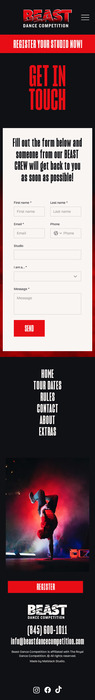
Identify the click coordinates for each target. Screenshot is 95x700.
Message (21, 289)
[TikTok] (58, 690)
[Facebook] (47, 690)
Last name (59, 203)
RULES (47, 396)
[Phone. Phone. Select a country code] (57, 233)
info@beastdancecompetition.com (47, 641)
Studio (18, 246)
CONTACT (47, 408)
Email (19, 224)
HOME (47, 373)
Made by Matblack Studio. (47, 661)
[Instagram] (36, 690)
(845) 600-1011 (47, 629)
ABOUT (47, 420)
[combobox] (47, 276)
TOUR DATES (47, 385)
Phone (55, 224)
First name (22, 203)
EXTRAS (47, 431)
